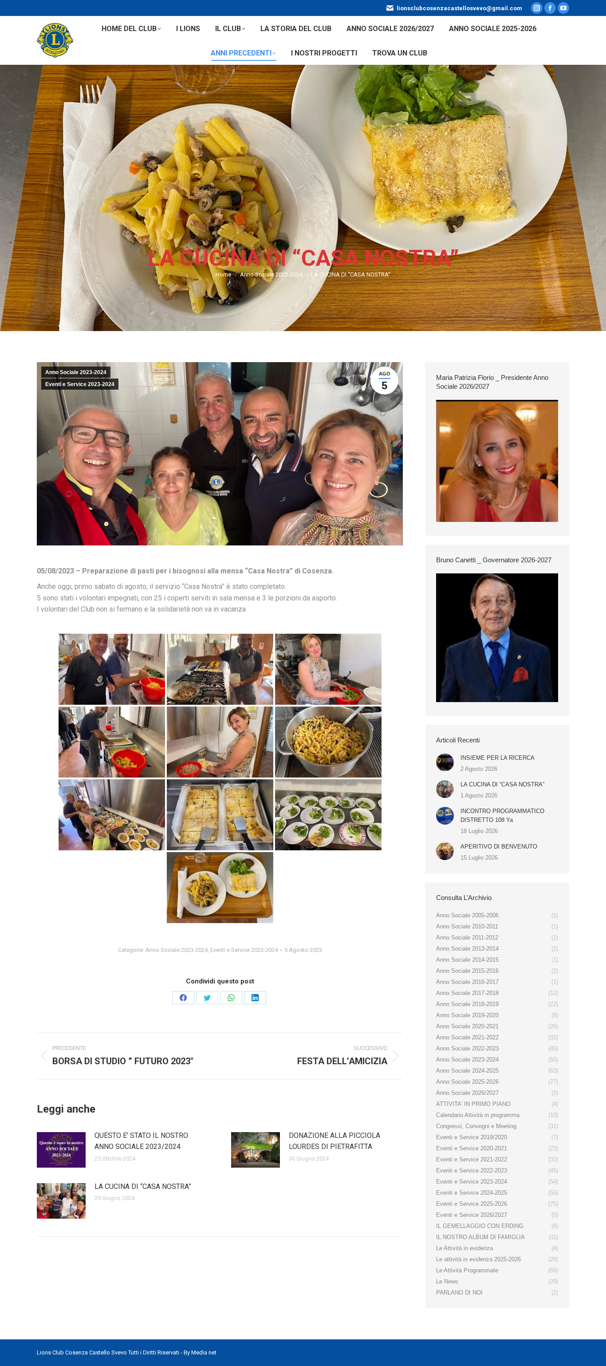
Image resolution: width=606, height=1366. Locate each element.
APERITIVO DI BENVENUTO (498, 846)
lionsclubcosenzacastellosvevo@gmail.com (459, 8)
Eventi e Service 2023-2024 (79, 384)
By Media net (200, 1352)
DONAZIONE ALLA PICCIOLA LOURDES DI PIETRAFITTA (334, 1141)
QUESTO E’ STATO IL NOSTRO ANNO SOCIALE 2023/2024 (141, 1141)
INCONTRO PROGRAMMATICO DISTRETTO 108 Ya (502, 815)
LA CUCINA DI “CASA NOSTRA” (142, 1186)
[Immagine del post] (61, 1150)
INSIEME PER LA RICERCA (497, 757)
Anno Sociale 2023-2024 (75, 372)
